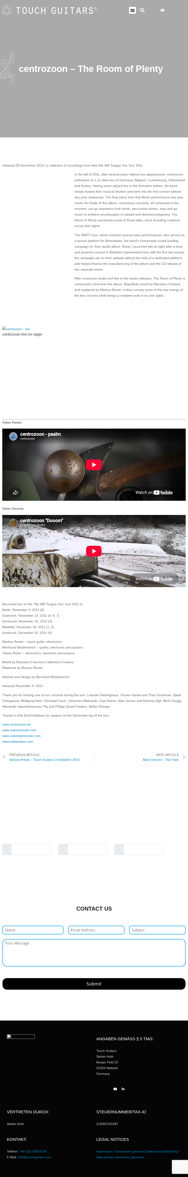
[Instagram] (157, 10)
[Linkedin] (168, 10)
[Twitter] (173, 10)
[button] (132, 10)
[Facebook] (151, 10)
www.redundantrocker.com (21, 736)
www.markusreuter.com (19, 730)
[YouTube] (162, 10)
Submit (94, 984)
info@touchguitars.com (34, 1157)
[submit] (178, 850)
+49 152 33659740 (33, 1151)
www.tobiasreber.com (17, 741)
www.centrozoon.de (16, 724)
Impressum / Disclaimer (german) (120, 1151)
